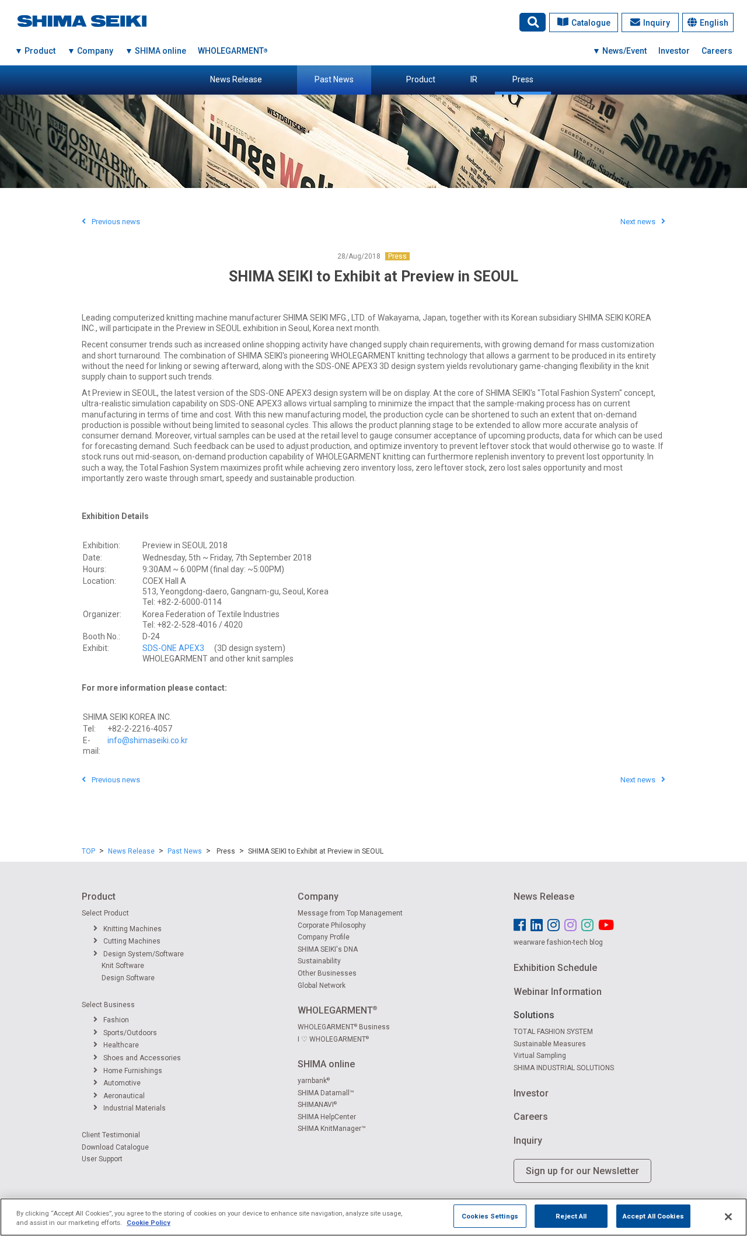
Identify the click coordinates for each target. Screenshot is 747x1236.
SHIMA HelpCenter (327, 1117)
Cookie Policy (148, 1223)
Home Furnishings (132, 1071)
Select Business (108, 1005)
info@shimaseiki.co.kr (147, 740)
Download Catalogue (115, 1147)
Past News (334, 79)
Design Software (128, 978)
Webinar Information (558, 991)
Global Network (321, 985)
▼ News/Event (619, 50)
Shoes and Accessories (142, 1058)
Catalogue (590, 22)
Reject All (571, 1215)
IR (473, 79)
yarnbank (314, 1081)
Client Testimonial (111, 1135)
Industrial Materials (134, 1108)
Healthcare (121, 1045)
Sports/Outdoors (130, 1033)
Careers (716, 50)
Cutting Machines (131, 941)
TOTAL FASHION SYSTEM (553, 1032)
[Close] (728, 1217)
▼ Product (35, 50)
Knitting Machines (132, 929)
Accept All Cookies (653, 1215)
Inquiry (656, 22)
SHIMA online (326, 1064)
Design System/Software (143, 954)
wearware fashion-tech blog (558, 942)
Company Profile (324, 937)
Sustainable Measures (550, 1044)
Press (522, 79)
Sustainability (319, 961)
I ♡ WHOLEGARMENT (333, 1039)
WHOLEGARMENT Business (344, 1027)
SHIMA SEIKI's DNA (328, 949)
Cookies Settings (490, 1215)
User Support (102, 1159)
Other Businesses (327, 973)
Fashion (116, 1020)
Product (420, 79)
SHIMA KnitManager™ (332, 1128)
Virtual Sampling (540, 1056)
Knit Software (123, 966)
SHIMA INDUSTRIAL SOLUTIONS (564, 1068)
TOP (88, 851)
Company (318, 896)
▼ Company (90, 50)
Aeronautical (124, 1096)
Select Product (105, 913)
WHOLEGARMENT (232, 50)
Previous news (116, 221)
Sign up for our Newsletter (582, 1170)
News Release (236, 79)
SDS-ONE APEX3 (173, 648)
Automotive (122, 1083)
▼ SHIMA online (155, 50)
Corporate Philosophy (332, 925)
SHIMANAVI (317, 1105)
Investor (674, 50)
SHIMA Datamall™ (326, 1093)
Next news (637, 221)
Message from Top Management (350, 913)
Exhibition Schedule (555, 967)
